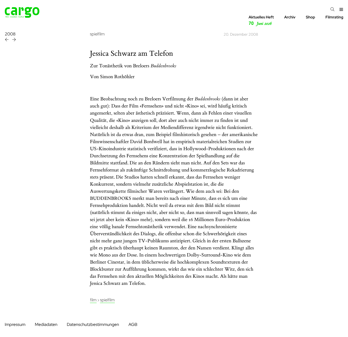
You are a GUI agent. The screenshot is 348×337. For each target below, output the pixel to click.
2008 (10, 34)
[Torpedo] (14, 40)
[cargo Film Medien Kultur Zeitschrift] (22, 16)
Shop (310, 17)
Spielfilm (107, 300)
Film (93, 300)
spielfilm (97, 34)
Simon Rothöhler (117, 77)
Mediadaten (46, 324)
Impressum (15, 324)
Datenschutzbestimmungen (93, 324)
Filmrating (334, 17)
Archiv (289, 17)
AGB (132, 324)
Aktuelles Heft (261, 20)
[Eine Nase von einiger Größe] (7, 40)
